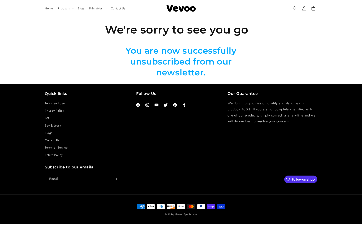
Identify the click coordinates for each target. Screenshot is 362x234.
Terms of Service (56, 147)
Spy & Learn (53, 125)
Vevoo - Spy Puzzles (186, 214)
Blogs (48, 133)
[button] (65, 8)
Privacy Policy (54, 111)
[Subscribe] (115, 179)
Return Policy (54, 155)
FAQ (48, 118)
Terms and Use (55, 103)
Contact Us (52, 140)
